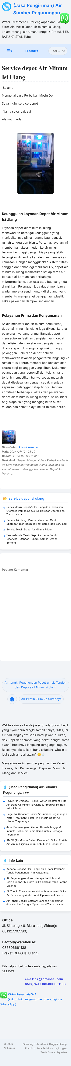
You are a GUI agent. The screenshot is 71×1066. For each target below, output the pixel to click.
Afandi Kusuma (28, 447)
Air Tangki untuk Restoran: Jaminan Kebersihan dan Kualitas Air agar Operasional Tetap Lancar (34, 902)
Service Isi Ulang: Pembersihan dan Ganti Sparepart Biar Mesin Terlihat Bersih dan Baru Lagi (36, 522)
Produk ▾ (31, 51)
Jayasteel (61, 1052)
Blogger (53, 1044)
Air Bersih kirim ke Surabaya (41, 699)
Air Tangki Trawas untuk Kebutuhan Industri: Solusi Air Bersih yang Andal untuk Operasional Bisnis (36, 893)
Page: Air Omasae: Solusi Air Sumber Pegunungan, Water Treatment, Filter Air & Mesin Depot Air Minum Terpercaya (37, 817)
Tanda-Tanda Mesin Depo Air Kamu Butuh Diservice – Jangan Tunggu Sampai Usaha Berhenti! (32, 539)
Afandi (44, 1044)
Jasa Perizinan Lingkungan (51, 1048)
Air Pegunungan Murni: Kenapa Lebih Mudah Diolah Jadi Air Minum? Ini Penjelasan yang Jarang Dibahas (36, 882)
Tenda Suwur (48, 1052)
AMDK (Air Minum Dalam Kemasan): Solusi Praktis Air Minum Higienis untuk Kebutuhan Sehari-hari (36, 842)
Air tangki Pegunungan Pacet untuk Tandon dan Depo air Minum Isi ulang (35, 685)
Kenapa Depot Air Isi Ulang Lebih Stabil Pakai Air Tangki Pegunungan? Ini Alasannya (35, 870)
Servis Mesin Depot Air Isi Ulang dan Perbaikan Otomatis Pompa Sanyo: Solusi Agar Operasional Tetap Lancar (35, 510)
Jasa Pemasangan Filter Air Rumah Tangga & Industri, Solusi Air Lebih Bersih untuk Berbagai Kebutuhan (34, 831)
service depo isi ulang (26, 498)
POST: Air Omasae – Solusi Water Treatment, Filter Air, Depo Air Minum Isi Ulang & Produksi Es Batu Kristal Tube (36, 804)
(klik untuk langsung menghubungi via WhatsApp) (31, 999)
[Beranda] (12, 699)
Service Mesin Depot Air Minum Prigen (29, 529)
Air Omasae (9, 1048)
